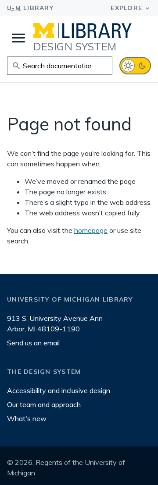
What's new (27, 418)
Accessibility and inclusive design (58, 390)
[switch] (135, 65)
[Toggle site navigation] (18, 38)
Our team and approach (44, 404)
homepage (91, 230)
